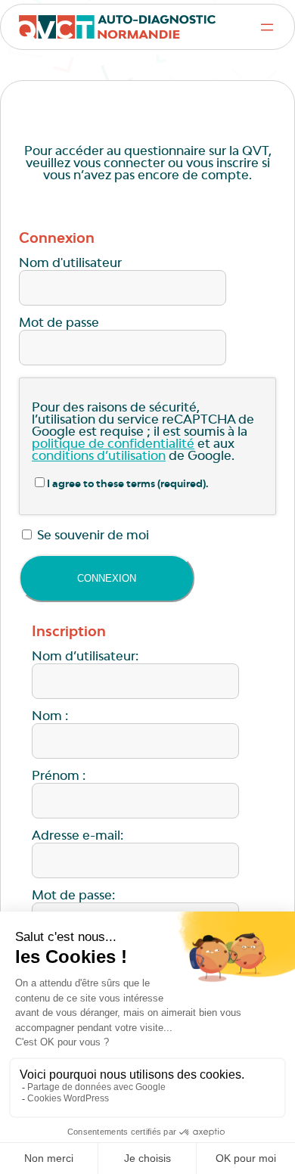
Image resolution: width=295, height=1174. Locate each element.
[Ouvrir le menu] (267, 27)
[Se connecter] (106, 578)
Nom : (50, 717)
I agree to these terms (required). (128, 484)
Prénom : (58, 777)
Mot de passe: (73, 896)
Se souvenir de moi (91, 536)
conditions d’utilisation (99, 457)
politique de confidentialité (113, 445)
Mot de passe (59, 324)
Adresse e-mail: (77, 837)
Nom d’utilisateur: (85, 657)
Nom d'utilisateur (70, 264)
